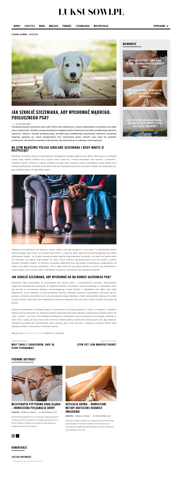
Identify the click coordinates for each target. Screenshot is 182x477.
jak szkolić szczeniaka (33, 333)
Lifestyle (33, 34)
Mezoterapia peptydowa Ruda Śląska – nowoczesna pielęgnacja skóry (36, 406)
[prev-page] (13, 436)
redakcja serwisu (28, 412)
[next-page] (17, 436)
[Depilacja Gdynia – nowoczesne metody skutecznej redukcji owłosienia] (91, 383)
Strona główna (19, 34)
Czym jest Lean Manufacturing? (96, 344)
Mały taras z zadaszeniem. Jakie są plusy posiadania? (33, 346)
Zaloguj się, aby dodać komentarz (28, 461)
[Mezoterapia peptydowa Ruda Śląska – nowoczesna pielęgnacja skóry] (37, 383)
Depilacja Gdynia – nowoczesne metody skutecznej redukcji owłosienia (86, 408)
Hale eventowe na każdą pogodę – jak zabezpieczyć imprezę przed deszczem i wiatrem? (145, 123)
